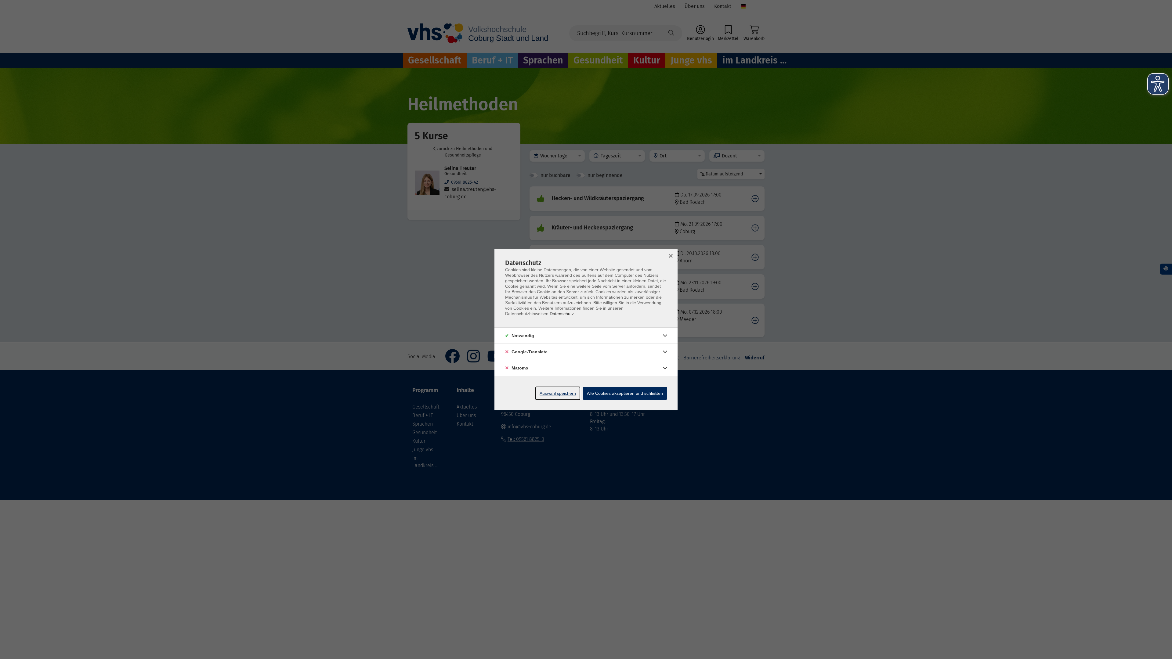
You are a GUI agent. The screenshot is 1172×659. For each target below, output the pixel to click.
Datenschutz (562, 313)
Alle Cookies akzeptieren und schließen (625, 393)
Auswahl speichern (558, 393)
